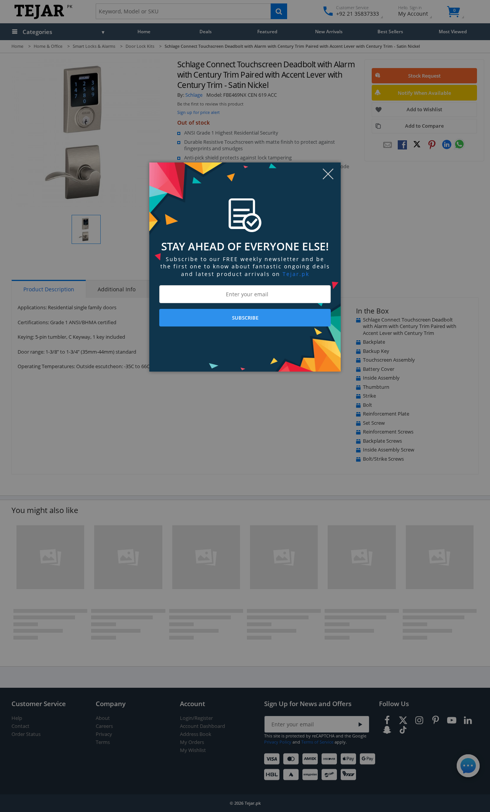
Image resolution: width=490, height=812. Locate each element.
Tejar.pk (296, 274)
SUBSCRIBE (245, 317)
